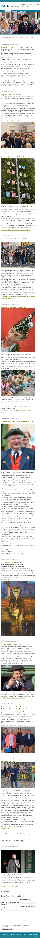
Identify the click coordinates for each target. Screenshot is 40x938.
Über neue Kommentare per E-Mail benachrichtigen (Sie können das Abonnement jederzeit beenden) (16, 926)
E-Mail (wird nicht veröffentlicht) (10, 902)
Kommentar (4, 910)
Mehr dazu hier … (5, 579)
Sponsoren (3, 16)
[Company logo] (20, 7)
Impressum (30, 4)
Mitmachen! (36, 14)
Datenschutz (22, 4)
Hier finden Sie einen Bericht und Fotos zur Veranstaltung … (16, 121)
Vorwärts (28, 834)
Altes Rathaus (18, 14)
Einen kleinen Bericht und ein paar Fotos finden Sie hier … (16, 230)
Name (3, 900)
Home (2, 11)
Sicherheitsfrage (25, 899)
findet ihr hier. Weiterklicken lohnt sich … (14, 698)
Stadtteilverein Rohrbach (18, 37)
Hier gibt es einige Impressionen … (10, 886)
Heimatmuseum (27, 14)
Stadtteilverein (22, 11)
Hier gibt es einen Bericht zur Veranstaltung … (13, 725)
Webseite (3, 904)
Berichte (8, 11)
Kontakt (15, 4)
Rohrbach (14, 11)
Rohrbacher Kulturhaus (6, 14)
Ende (34, 834)
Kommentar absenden (7, 929)
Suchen (37, 4)
